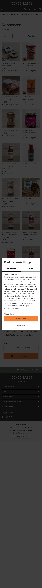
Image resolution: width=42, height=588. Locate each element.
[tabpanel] (21, 291)
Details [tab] (31, 268)
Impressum (15, 308)
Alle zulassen (21, 319)
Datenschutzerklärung (18, 305)
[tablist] (21, 269)
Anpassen (21, 325)
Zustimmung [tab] (11, 268)
